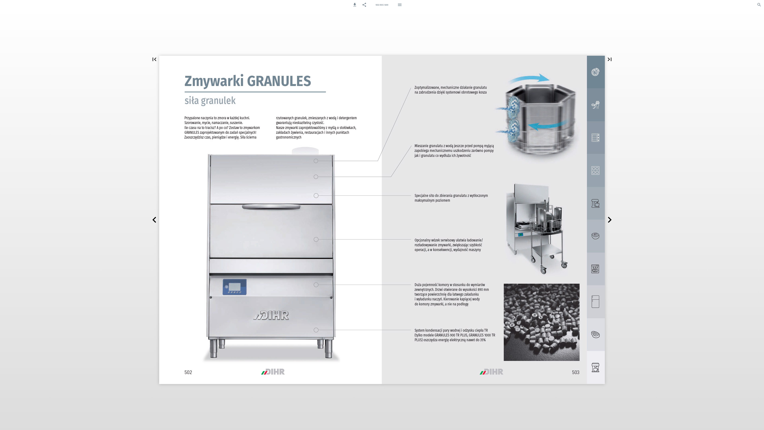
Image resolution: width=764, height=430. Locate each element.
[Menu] (399, 5)
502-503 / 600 (382, 5)
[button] (355, 5)
